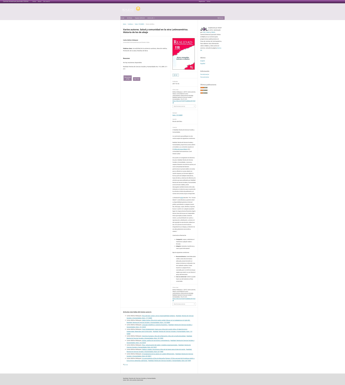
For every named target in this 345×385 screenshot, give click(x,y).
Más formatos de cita (179, 106)
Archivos (129, 18)
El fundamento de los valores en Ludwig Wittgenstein (158, 354)
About (39, 1)
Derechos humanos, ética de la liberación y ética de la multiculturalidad (164, 336)
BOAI (181, 197)
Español (202, 63)
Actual (122, 18)
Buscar (221, 18)
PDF (176, 75)
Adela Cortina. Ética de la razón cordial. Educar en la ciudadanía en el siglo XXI (166, 320)
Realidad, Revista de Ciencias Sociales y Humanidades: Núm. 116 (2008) (148, 322)
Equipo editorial (140, 18)
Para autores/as (204, 77)
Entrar (208, 1)
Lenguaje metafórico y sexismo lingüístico (155, 325)
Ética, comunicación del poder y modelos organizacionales (160, 345)
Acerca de (151, 18)
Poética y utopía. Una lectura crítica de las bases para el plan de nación (164, 349)
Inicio (124, 24)
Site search (46, 1)
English (202, 61)
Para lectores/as (204, 74)
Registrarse (202, 1)
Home (34, 1)
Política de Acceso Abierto (180, 149)
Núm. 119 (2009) (139, 24)
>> (127, 364)
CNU (204, 32)
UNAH (208, 32)
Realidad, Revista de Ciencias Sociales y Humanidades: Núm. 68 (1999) (169, 360)
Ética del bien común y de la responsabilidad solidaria (158, 316)
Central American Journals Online (15, 1)
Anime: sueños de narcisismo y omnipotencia (156, 340)
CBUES (213, 32)
